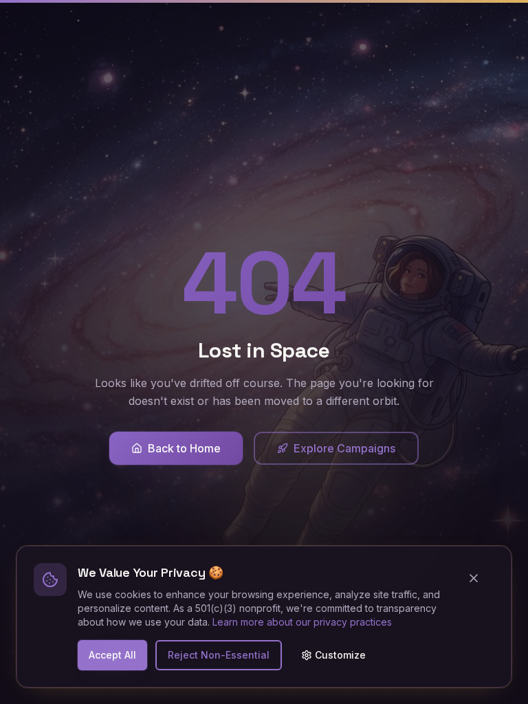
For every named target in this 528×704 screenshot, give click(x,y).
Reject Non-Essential (219, 655)
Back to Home (184, 448)
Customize (340, 655)
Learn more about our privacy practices (302, 622)
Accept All (112, 655)
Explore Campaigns (344, 448)
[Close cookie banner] (479, 578)
